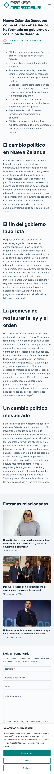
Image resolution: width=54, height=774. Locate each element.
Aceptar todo (27, 753)
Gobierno (7, 44)
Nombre (10, 669)
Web (7, 686)
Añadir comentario (15, 696)
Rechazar (27, 768)
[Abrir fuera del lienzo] (49, 5)
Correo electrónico (15, 677)
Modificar (27, 760)
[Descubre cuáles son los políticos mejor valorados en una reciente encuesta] (27, 569)
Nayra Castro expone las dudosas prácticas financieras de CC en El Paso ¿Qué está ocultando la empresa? (26, 543)
